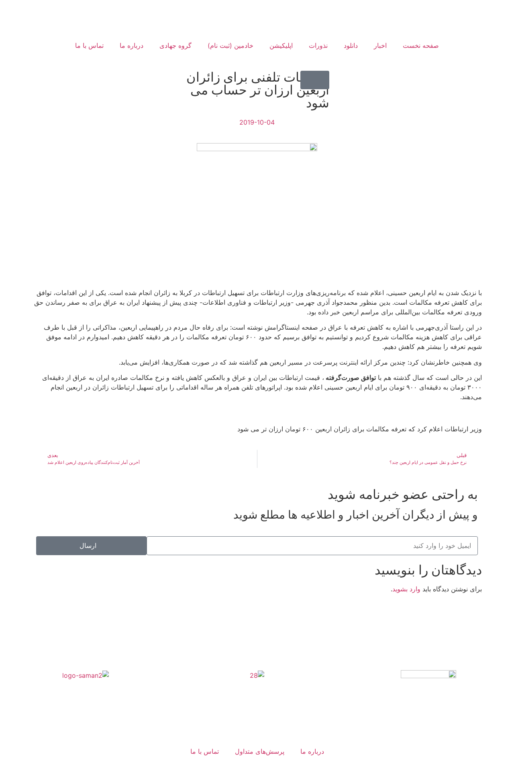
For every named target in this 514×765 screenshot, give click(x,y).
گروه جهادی (175, 45)
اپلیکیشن (281, 45)
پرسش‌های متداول (259, 751)
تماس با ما (89, 45)
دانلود (351, 45)
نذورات (318, 45)
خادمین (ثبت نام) (230, 45)
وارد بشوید (406, 589)
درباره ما (131, 45)
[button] (314, 80)
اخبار (380, 45)
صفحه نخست (421, 45)
